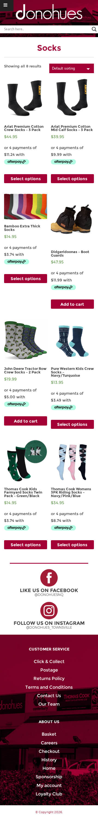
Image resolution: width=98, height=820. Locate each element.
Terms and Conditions (49, 687)
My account (49, 785)
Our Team (49, 704)
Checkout (49, 751)
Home (49, 768)
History (49, 759)
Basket (49, 734)
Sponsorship (49, 776)
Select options (26, 178)
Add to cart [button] (72, 304)
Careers (49, 742)
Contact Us (49, 695)
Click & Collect (49, 661)
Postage (49, 670)
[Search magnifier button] (94, 29)
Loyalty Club (49, 794)
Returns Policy (49, 678)
